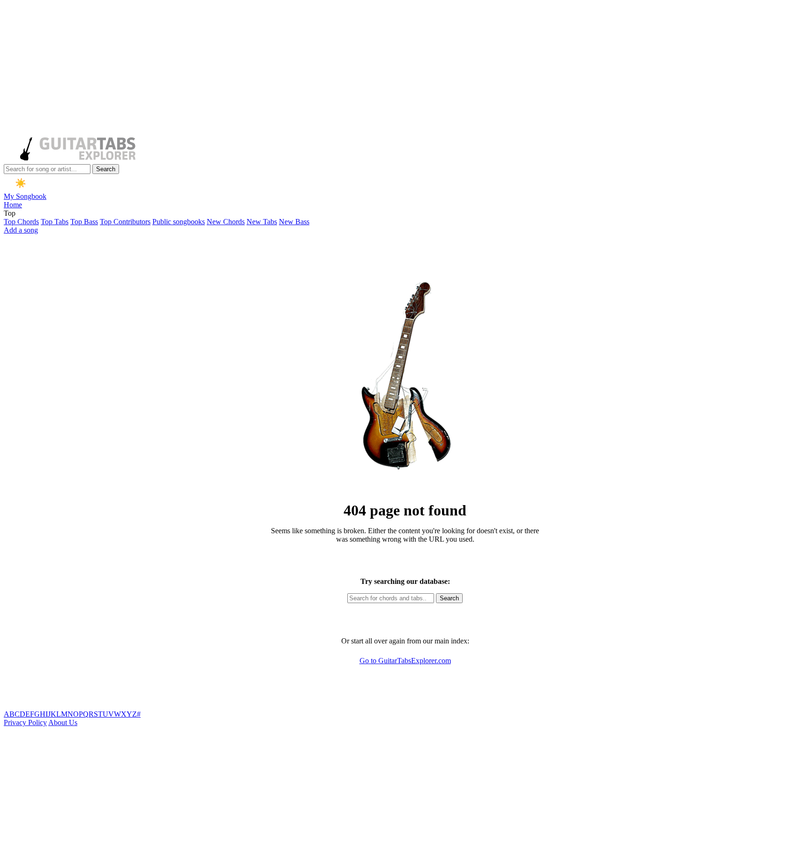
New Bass (294, 222)
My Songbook (25, 196)
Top (9, 213)
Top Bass (84, 222)
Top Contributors (125, 222)
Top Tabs (54, 222)
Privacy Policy (25, 722)
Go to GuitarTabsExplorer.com (405, 661)
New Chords (226, 222)
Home (13, 205)
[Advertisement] (285, 69)
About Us (62, 722)
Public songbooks (178, 222)
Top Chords (21, 222)
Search (105, 169)
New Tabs (262, 222)
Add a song (21, 230)
